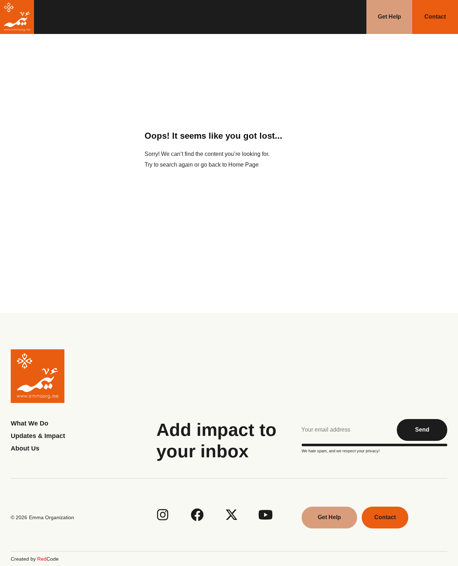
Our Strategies (238, 17)
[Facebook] (197, 514)
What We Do (292, 17)
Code (48, 559)
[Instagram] (162, 514)
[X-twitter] (231, 514)
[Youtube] (265, 514)
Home (150, 17)
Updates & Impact (38, 435)
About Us (188, 17)
